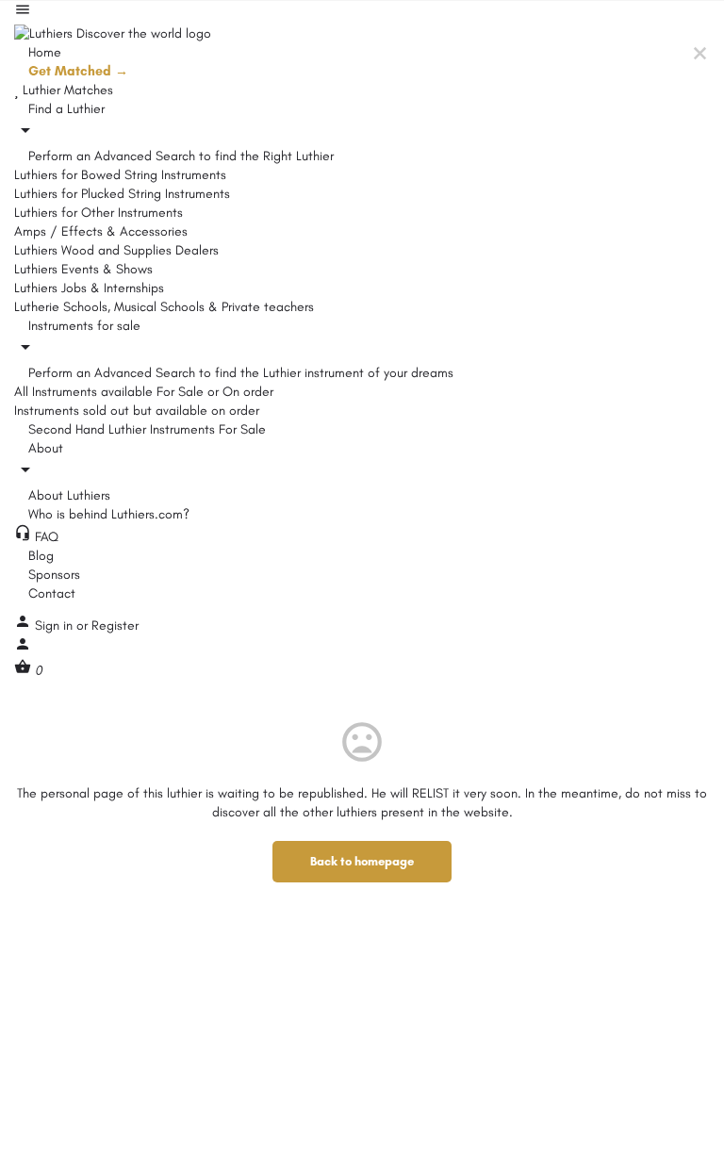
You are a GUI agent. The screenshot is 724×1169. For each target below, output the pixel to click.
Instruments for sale (82, 326)
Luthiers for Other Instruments (98, 213)
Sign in (55, 625)
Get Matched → (76, 71)
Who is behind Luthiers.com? (107, 514)
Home (43, 52)
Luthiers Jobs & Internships (89, 288)
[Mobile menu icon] (362, 12)
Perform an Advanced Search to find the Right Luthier (179, 156)
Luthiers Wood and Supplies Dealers (116, 250)
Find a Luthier (65, 109)
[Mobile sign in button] (22, 648)
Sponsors (52, 575)
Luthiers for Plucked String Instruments (122, 194)
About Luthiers (67, 495)
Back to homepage (362, 861)
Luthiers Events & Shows (83, 269)
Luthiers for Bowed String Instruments (120, 175)
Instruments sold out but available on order (136, 411)
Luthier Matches (66, 90)
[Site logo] (112, 33)
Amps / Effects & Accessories (101, 231)
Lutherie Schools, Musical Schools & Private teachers (164, 307)
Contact (50, 593)
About (44, 448)
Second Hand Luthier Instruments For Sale (145, 429)
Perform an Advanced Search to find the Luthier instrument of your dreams (239, 373)
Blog (39, 556)
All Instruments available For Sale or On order (143, 392)
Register (115, 625)
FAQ (44, 537)
